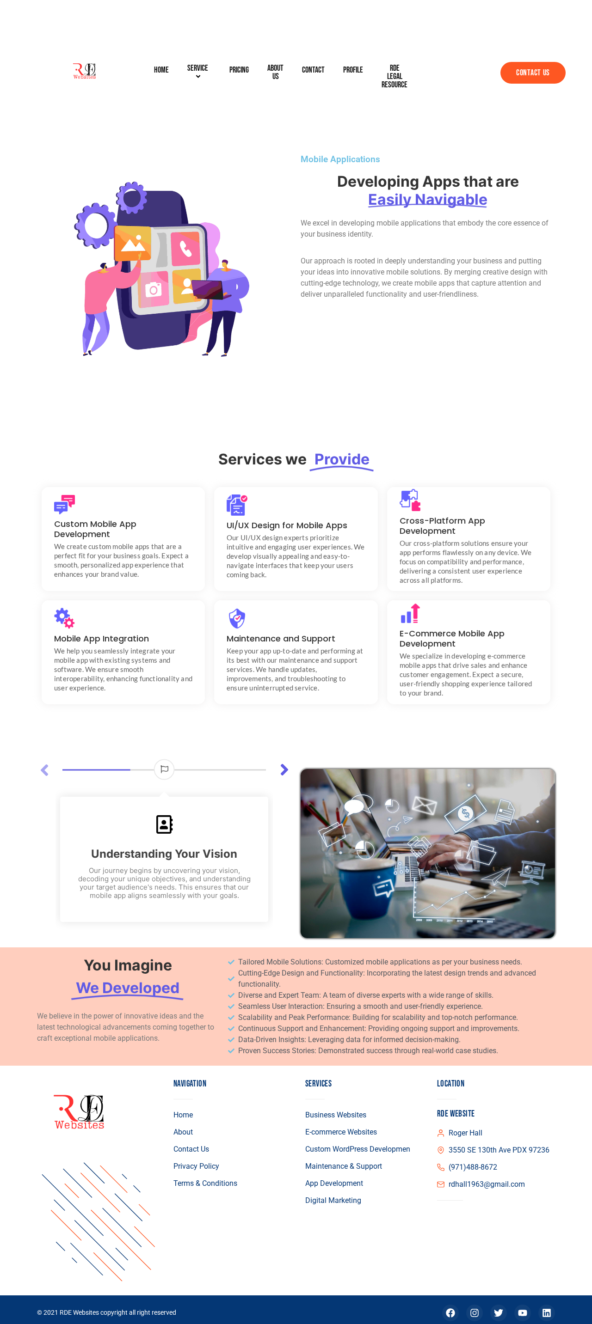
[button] (284, 770)
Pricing (239, 70)
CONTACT (313, 70)
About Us (275, 72)
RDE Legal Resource (394, 76)
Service (197, 68)
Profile (353, 70)
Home (161, 70)
